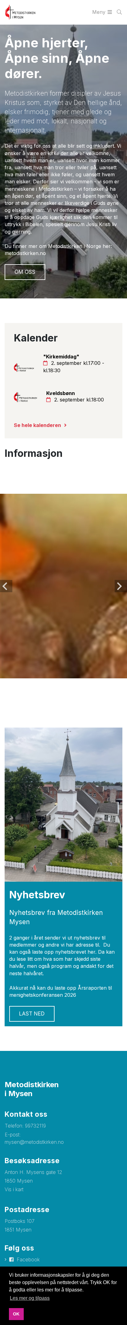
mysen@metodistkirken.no (34, 1142)
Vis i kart (14, 1189)
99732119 (35, 1126)
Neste (121, 586)
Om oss (24, 272)
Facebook (28, 1259)
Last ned (32, 1014)
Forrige (6, 586)
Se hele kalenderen (37, 425)
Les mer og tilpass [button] (30, 1298)
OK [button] (16, 1313)
